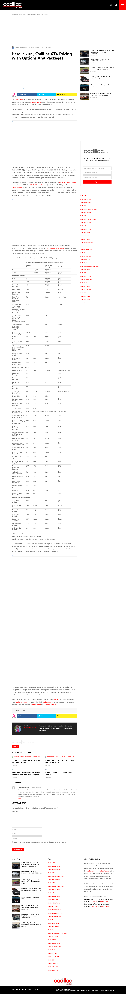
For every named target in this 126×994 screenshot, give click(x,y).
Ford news (94, 906)
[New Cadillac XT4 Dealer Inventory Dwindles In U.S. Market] (84, 65)
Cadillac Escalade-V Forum (87, 249)
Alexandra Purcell (21, 47)
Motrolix (107, 884)
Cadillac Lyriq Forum (85, 256)
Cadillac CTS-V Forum (85, 236)
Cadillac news (47, 702)
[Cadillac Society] (13, 9)
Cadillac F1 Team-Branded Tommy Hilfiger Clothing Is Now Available (100, 77)
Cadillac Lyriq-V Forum (86, 260)
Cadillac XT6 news (21, 702)
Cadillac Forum (84, 253)
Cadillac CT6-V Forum (85, 229)
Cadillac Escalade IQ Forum (87, 246)
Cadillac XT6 (19, 99)
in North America (35, 102)
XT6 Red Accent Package (38, 185)
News (13, 989)
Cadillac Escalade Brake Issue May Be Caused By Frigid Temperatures (30, 916)
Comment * (15, 811)
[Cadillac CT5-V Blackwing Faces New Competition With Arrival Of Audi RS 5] (16, 928)
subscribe (56, 699)
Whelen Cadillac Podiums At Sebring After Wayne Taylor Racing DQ (101, 94)
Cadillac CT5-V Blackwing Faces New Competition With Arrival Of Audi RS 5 (31, 924)
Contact (30, 989)
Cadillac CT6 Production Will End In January (59, 773)
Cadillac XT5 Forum (85, 296)
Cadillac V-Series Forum (86, 280)
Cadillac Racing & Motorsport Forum (89, 266)
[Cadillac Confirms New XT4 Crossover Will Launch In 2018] (27, 756)
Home (13, 14)
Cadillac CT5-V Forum (85, 223)
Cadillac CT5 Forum (85, 216)
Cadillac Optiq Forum (85, 263)
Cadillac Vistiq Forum (85, 283)
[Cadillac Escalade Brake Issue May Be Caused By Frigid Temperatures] (16, 920)
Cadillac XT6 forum (50, 704)
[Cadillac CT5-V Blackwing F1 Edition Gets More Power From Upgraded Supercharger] (84, 56)
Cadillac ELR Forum (85, 239)
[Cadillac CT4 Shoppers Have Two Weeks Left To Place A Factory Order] (84, 73)
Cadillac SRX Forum (85, 270)
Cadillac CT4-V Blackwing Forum (88, 209)
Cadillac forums (36, 704)
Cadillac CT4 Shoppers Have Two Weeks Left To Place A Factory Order (102, 69)
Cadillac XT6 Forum (85, 300)
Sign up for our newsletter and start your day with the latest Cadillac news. (97, 159)
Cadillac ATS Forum (85, 196)
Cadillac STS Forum (85, 273)
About (24, 989)
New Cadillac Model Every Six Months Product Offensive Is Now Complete (26, 773)
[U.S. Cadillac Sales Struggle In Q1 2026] (84, 90)
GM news (94, 902)
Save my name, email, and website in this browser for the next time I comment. (39, 842)
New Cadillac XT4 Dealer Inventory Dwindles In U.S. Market (100, 60)
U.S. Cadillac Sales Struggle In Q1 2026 (101, 85)
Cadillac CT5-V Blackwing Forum (88, 219)
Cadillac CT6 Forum (85, 226)
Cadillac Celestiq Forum (86, 203)
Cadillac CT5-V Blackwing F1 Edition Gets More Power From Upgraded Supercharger (102, 52)
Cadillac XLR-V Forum (85, 290)
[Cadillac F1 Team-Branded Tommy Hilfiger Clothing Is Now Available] (84, 82)
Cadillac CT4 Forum (85, 206)
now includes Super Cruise (55, 248)
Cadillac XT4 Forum (85, 293)
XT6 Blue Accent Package (67, 182)
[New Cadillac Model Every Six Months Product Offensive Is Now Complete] (27, 768)
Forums (18, 989)
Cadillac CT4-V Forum (85, 213)
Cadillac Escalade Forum (86, 243)
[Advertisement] (63, 31)
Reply (19, 798)
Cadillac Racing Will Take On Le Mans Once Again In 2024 (59, 761)
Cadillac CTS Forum (85, 233)
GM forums (104, 902)
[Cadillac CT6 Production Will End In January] (60, 768)
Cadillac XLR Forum (85, 286)
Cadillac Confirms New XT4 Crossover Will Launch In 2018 (26, 761)
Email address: (16, 742)
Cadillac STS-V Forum (85, 276)
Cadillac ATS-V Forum (85, 199)
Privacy (36, 989)
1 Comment (47, 47)
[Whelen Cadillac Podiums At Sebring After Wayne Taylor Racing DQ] (84, 99)
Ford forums (105, 906)
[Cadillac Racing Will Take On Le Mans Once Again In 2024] (61, 756)
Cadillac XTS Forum (85, 303)
